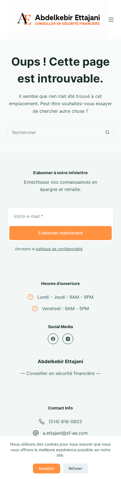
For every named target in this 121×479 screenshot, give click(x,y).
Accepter (47, 468)
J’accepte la (48, 249)
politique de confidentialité (59, 249)
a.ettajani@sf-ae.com (65, 433)
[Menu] (111, 19)
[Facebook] (53, 338)
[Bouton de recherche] (107, 132)
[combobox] (55, 132)
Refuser (75, 468)
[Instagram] (67, 338)
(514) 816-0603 (65, 421)
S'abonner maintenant (60, 233)
